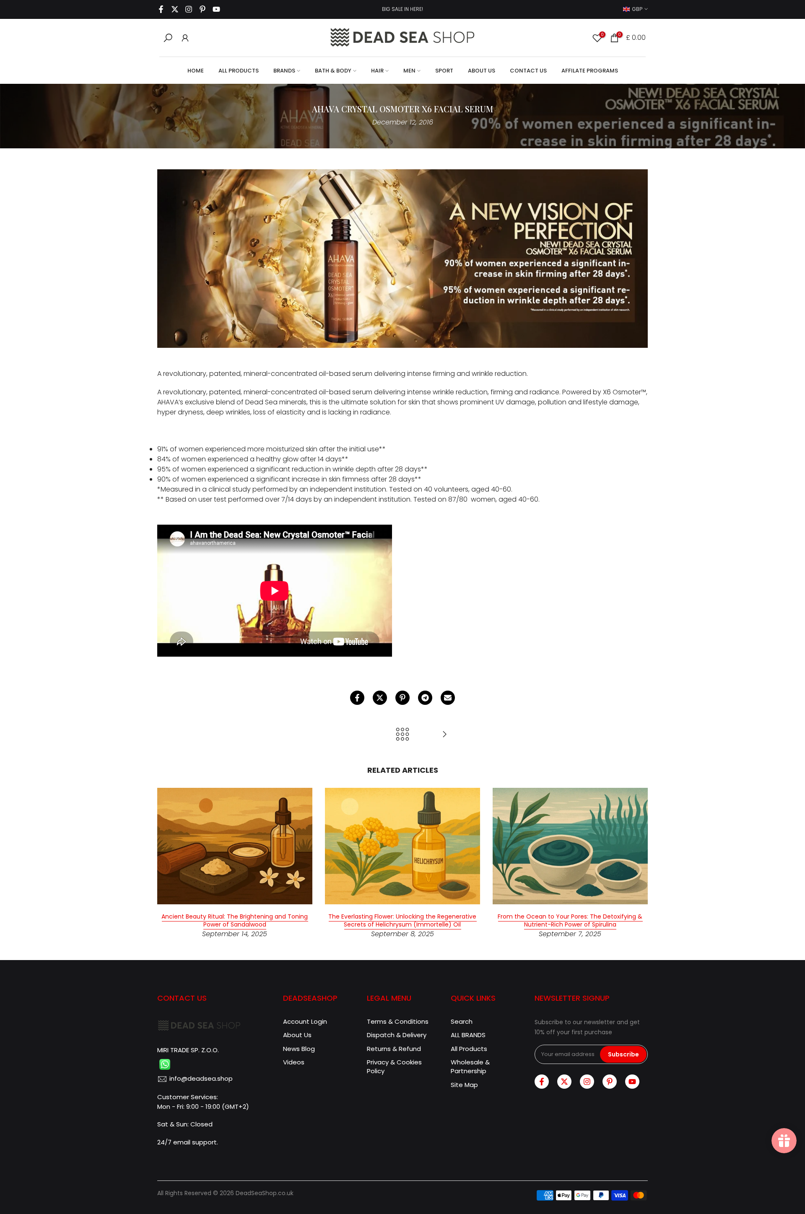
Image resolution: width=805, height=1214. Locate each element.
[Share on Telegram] (425, 698)
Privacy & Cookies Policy (394, 1066)
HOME (195, 71)
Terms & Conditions (397, 1021)
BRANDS (284, 71)
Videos (293, 1062)
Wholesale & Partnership (470, 1066)
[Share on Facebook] (357, 698)
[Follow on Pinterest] (202, 9)
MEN (409, 71)
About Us (297, 1034)
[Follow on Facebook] (161, 9)
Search (462, 1021)
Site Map (464, 1084)
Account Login (305, 1021)
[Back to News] (402, 735)
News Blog (299, 1048)
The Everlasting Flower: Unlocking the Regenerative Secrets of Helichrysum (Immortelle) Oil (402, 920)
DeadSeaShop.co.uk (264, 1193)
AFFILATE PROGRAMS (589, 71)
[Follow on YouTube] (216, 9)
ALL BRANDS (468, 1034)
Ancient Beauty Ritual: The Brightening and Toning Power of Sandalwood (234, 920)
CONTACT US (528, 71)
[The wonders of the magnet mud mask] (444, 735)
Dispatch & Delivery (396, 1034)
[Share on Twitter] (380, 698)
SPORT (444, 71)
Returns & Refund (394, 1048)
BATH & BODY (333, 71)
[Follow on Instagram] (188, 9)
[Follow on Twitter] (175, 9)
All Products (469, 1048)
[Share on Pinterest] (402, 698)
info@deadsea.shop (201, 1078)
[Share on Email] (448, 698)
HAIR (377, 71)
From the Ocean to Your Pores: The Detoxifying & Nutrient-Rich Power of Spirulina (570, 920)
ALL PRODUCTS (238, 71)
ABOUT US (481, 71)
